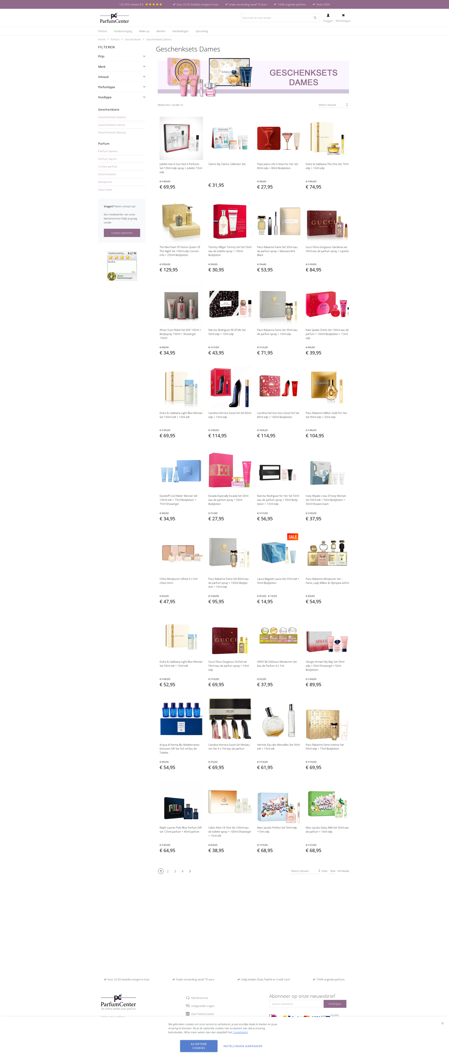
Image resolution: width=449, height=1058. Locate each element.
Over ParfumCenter (202, 1014)
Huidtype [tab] (105, 97)
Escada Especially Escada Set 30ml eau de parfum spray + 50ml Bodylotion (228, 500)
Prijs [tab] (101, 56)
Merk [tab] (101, 67)
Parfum (115, 39)
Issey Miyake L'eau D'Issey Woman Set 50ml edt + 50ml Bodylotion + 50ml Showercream (326, 500)
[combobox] (280, 17)
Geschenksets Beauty (112, 132)
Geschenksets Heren (111, 125)
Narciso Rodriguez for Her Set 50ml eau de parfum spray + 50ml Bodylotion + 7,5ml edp (278, 500)
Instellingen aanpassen (243, 1046)
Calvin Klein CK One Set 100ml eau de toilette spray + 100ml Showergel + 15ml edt (229, 831)
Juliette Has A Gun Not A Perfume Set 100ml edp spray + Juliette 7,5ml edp (181, 168)
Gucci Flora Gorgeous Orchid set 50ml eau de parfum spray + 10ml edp (228, 665)
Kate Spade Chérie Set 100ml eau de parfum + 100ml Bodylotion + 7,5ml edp (327, 334)
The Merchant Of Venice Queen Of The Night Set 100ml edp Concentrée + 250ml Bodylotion (180, 251)
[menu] (224, 31)
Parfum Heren (107, 159)
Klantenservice (199, 998)
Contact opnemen (122, 233)
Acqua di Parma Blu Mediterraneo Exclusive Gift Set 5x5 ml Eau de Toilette (179, 748)
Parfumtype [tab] (106, 87)
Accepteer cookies (199, 1046)
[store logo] (114, 17)
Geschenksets (133, 39)
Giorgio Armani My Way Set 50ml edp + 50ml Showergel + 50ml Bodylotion (325, 665)
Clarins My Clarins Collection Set (227, 164)
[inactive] (122, 265)
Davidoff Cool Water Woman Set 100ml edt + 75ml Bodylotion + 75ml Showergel (178, 500)
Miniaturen (105, 182)
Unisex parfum (107, 166)
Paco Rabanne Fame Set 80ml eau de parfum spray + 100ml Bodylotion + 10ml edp (228, 583)
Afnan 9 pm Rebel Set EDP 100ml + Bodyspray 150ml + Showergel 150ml (180, 334)
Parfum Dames (108, 151)
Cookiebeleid (240, 1032)
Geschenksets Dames (112, 117)
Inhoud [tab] (103, 77)
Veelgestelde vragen (203, 1006)
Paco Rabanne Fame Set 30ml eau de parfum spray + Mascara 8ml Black (277, 251)
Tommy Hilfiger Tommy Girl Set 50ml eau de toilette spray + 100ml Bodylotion (229, 251)
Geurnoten (105, 189)
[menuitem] (104, 31)
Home (101, 39)
